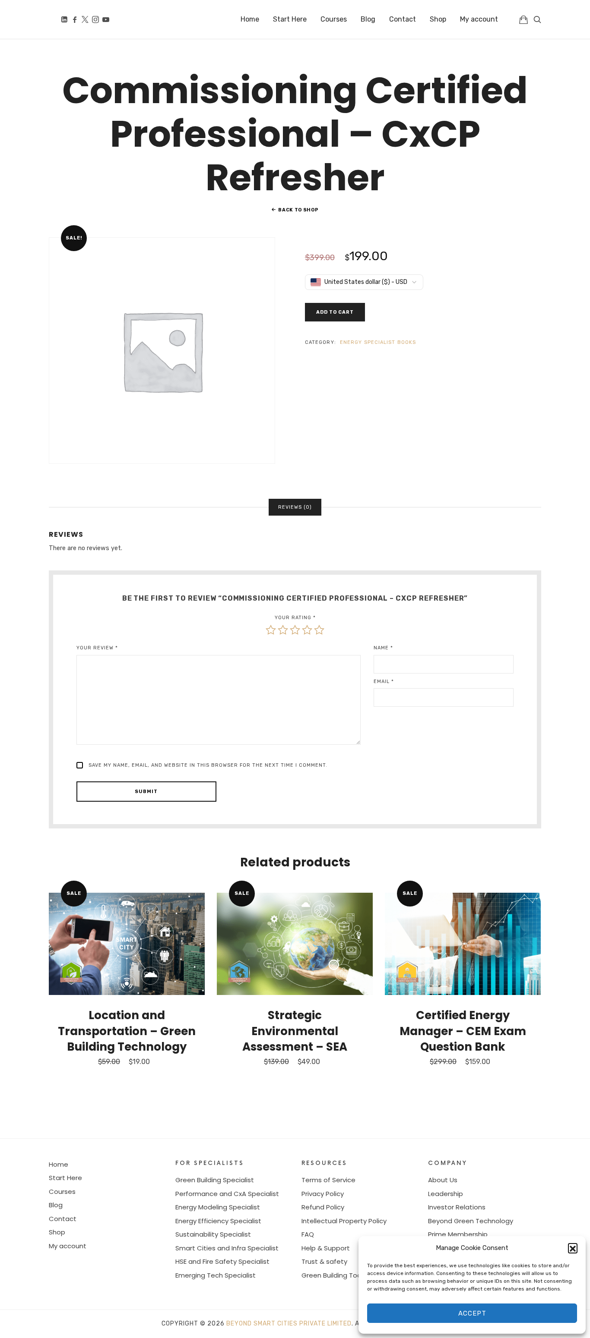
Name (383, 648)
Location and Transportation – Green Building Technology (127, 1031)
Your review (97, 648)
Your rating (295, 617)
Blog (56, 1204)
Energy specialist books (378, 342)
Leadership (445, 1193)
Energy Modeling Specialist (217, 1207)
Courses (62, 1191)
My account (67, 1245)
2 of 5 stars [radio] (283, 630)
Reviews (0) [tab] (295, 507)
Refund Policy (322, 1207)
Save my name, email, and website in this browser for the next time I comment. (208, 765)
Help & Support (325, 1248)
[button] (572, 1248)
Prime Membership (458, 1234)
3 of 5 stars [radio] (295, 630)
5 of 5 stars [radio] (319, 630)
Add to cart (335, 312)
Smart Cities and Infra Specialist (227, 1248)
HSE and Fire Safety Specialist (222, 1261)
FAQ (307, 1234)
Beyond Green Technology (470, 1220)
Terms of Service (328, 1179)
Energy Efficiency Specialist (218, 1220)
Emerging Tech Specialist (215, 1275)
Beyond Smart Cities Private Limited (289, 1323)
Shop (57, 1232)
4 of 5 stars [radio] (307, 630)
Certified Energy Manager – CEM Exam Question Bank (463, 1031)
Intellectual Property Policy (344, 1220)
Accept (472, 1313)
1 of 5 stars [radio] (271, 630)
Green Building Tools (333, 1275)
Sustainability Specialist (213, 1234)
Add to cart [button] (127, 944)
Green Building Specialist (214, 1179)
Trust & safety (324, 1261)
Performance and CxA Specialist (227, 1193)
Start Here (65, 1177)
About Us (442, 1179)
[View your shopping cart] (523, 19)
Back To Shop (298, 210)
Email (384, 681)
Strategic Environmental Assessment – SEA (294, 1031)
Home (58, 1164)
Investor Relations (456, 1207)
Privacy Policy (322, 1193)
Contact (62, 1218)
